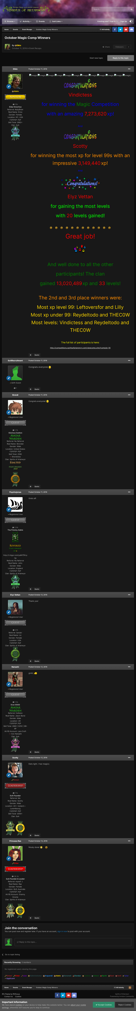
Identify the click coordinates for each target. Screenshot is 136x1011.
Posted (38, 69)
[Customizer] (131, 21)
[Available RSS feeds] (130, 987)
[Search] (131, 9)
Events (41, 21)
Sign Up (123, 21)
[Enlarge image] (15, 133)
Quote (37, 355)
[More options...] (129, 69)
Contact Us (8, 996)
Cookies (18, 996)
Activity (26, 21)
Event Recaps (35, 48)
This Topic (122, 9)
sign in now (62, 931)
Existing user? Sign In (106, 21)
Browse (10, 21)
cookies (19, 1005)
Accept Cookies (104, 1005)
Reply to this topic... (28, 942)
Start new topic (96, 58)
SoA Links (56, 21)
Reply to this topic (121, 58)
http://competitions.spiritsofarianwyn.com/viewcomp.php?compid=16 (80, 348)
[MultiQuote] (31, 355)
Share (107, 47)
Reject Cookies (124, 1005)
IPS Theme (6, 994)
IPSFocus (16, 994)
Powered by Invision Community (122, 996)
